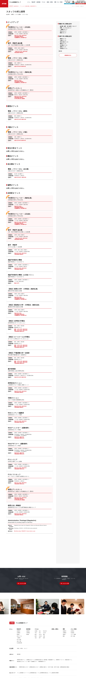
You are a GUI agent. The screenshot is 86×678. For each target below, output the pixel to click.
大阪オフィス (63, 40)
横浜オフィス (63, 43)
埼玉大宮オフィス (64, 41)
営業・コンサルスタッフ (65, 27)
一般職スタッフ (63, 29)
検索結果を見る (68, 55)
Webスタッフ (63, 31)
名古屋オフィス (63, 45)
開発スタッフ (63, 32)
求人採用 (77, 6)
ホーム (73, 6)
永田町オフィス (63, 48)
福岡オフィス (63, 46)
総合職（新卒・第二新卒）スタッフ (68, 26)
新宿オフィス (63, 38)
